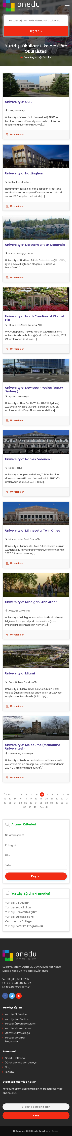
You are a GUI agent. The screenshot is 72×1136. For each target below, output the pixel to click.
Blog (7, 1067)
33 (46, 803)
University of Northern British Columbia (35, 245)
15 (20, 798)
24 (67, 798)
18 (36, 798)
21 (52, 798)
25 (5, 803)
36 (62, 803)
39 (29, 807)
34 (51, 803)
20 (46, 798)
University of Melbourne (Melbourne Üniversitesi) (32, 746)
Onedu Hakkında (15, 1058)
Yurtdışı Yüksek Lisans (19, 917)
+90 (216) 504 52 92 (17, 979)
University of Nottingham (24, 173)
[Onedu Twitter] (12, 996)
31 (36, 803)
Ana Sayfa (30, 57)
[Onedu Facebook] (5, 996)
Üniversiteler (17, 134)
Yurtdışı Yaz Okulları (18, 907)
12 (5, 798)
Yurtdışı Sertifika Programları (24, 926)
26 (10, 803)
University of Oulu (18, 102)
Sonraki (44, 807)
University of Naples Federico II (28, 459)
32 (41, 803)
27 (15, 803)
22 (56, 798)
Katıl (36, 1115)
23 (62, 798)
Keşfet (36, 876)
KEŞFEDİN (36, 31)
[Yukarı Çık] (64, 1125)
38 (24, 807)
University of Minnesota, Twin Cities (32, 530)
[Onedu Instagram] (19, 996)
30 (30, 803)
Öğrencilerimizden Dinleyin (21, 1062)
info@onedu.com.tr (18, 986)
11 (68, 794)
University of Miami (20, 673)
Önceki (7, 794)
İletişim (9, 1072)
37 (67, 803)
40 (35, 807)
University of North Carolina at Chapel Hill (34, 318)
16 (26, 798)
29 (25, 803)
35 (56, 803)
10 (63, 794)
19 (41, 798)
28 (20, 803)
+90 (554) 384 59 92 (18, 983)
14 (15, 798)
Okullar (47, 57)
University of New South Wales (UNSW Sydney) (34, 389)
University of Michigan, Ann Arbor (31, 602)
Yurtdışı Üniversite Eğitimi (21, 912)
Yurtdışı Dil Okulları (17, 903)
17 (31, 798)
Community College (18, 921)
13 (10, 798)
